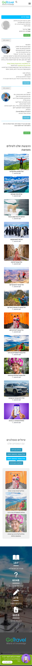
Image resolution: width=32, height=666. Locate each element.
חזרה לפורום (26, 35)
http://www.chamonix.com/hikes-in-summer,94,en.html (18, 64)
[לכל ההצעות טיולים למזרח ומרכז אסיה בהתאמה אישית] (16, 472)
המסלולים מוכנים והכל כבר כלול (11, 659)
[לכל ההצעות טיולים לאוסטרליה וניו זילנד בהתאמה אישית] (16, 494)
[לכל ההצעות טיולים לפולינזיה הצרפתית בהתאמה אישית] (16, 515)
